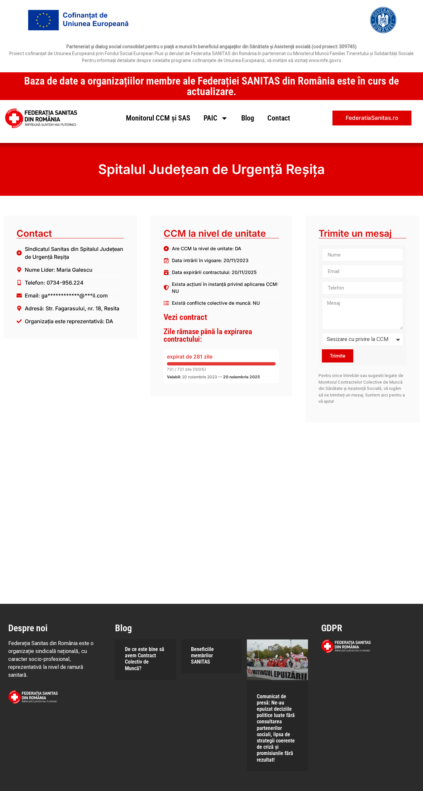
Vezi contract (185, 317)
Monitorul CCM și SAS (158, 118)
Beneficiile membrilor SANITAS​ (202, 655)
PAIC (210, 118)
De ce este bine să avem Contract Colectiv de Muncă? (144, 658)
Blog (247, 118)
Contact (278, 118)
